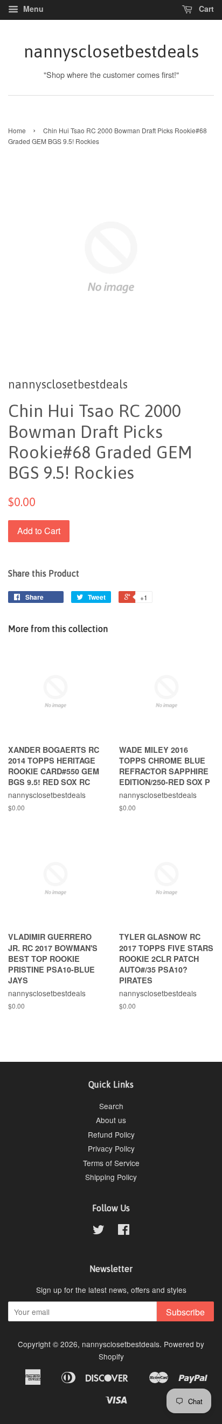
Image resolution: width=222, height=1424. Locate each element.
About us (111, 1119)
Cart (205, 8)
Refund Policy (111, 1134)
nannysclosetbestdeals (111, 51)
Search (111, 1106)
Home (17, 130)
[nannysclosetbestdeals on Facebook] (123, 1231)
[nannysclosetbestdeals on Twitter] (99, 1231)
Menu (32, 8)
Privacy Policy (111, 1148)
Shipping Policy (111, 1176)
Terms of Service (111, 1162)
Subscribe (185, 1312)
